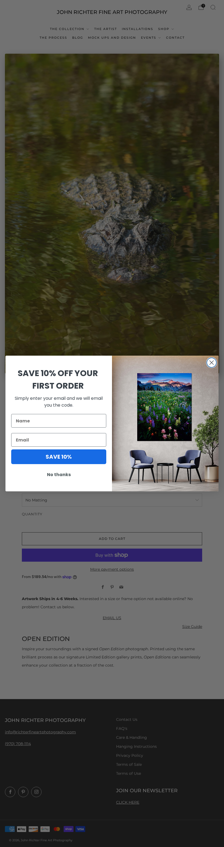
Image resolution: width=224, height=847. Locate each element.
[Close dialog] (211, 362)
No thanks (59, 474)
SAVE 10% (59, 457)
